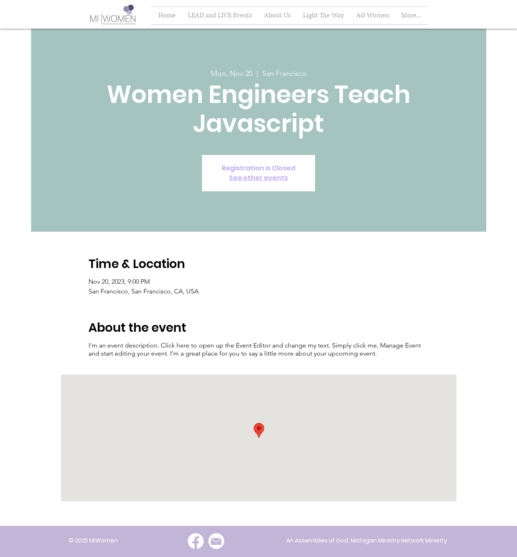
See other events (258, 177)
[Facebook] (196, 541)
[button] (372, 15)
